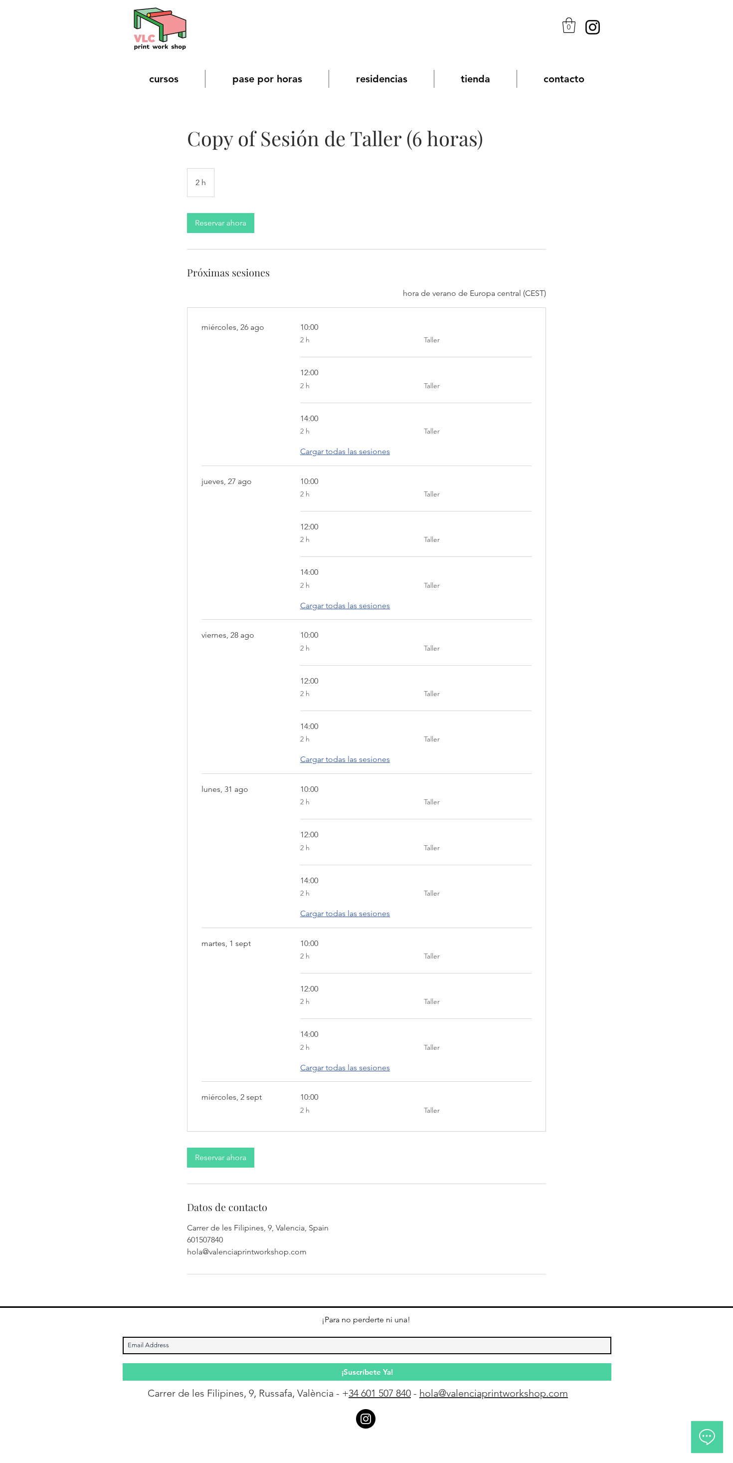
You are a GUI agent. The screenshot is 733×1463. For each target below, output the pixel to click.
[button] (568, 25)
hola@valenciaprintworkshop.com (493, 1393)
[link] (220, 223)
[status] (474, 293)
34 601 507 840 (380, 1393)
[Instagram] (592, 27)
